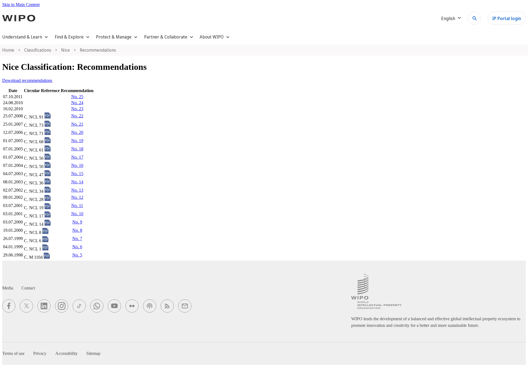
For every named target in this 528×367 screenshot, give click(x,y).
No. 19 (77, 140)
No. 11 (77, 205)
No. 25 (77, 96)
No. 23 (77, 108)
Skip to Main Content (21, 4)
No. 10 (77, 213)
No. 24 (77, 102)
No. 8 (77, 230)
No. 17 (77, 157)
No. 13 (77, 190)
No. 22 (77, 116)
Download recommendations (27, 80)
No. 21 (77, 124)
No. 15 (77, 173)
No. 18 (77, 149)
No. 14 (77, 182)
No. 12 (77, 197)
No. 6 (77, 246)
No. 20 (77, 132)
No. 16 (77, 165)
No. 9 (77, 222)
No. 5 (77, 255)
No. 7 (77, 238)
